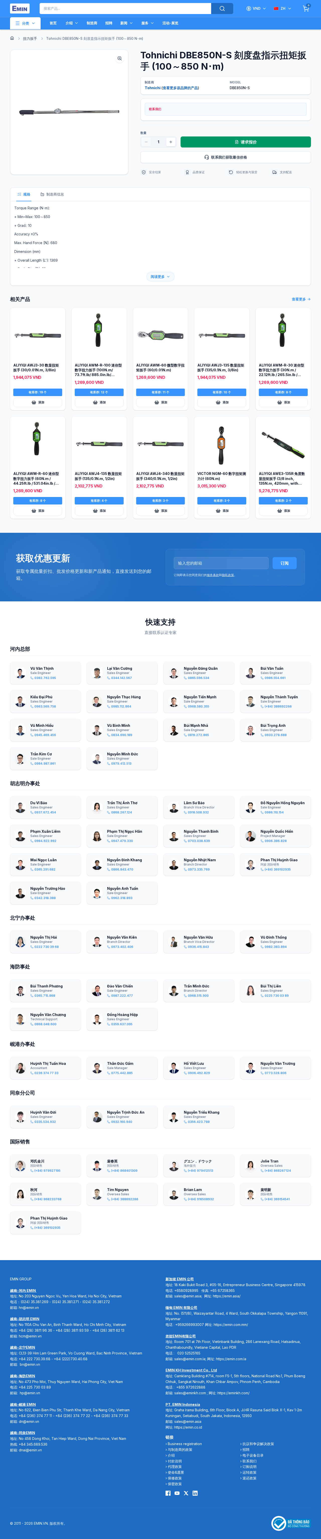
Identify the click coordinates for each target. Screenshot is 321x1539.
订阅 (285, 563)
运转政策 (250, 1472)
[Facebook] (168, 1493)
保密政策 (175, 1484)
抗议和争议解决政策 (258, 1444)
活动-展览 (170, 23)
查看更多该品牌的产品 (180, 88)
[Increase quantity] (170, 142)
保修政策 (175, 1478)
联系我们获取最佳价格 (229, 157)
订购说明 (250, 1466)
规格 (26, 194)
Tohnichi (152, 88)
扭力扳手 (30, 38)
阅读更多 (158, 276)
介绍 (69, 23)
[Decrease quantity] (146, 142)
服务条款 (213, 575)
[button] (69, 112)
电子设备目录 (253, 1455)
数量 (143, 133)
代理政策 (175, 1466)
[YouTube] (177, 1493)
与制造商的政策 (180, 1449)
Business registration (185, 1444)
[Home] (12, 38)
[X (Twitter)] (186, 1493)
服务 (144, 23)
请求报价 (249, 141)
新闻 (123, 23)
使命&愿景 (176, 1472)
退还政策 (250, 1478)
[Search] (222, 8)
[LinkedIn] (195, 1493)
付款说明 (175, 1461)
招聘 (108, 23)
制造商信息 (55, 194)
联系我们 (250, 1461)
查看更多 (299, 299)
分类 (25, 23)
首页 (53, 23)
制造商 (92, 23)
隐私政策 (228, 575)
